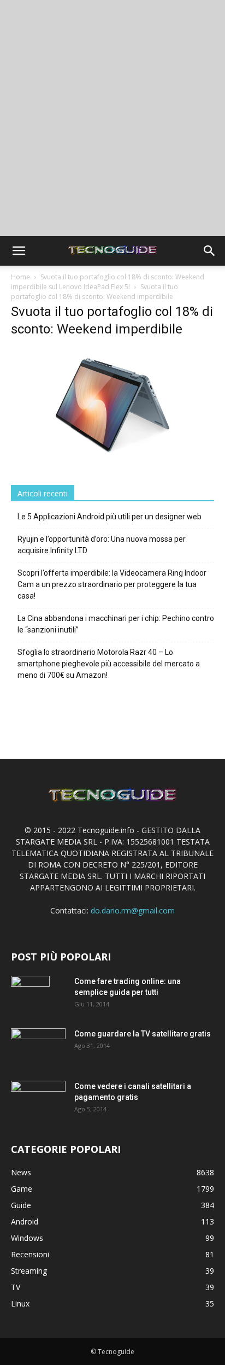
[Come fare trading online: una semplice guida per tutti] (30, 995)
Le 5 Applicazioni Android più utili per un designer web (109, 516)
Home (20, 277)
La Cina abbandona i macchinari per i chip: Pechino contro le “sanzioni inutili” (115, 624)
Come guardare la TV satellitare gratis (142, 1033)
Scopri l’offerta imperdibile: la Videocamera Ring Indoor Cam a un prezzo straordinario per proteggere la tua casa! (111, 584)
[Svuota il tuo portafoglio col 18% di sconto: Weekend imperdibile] (112, 459)
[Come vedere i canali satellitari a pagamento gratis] (38, 1098)
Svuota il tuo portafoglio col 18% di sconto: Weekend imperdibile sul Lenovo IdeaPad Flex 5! (107, 281)
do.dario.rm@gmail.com (133, 910)
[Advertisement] (112, 118)
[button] (18, 251)
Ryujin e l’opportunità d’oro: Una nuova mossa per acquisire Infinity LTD (101, 545)
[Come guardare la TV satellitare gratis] (38, 1046)
